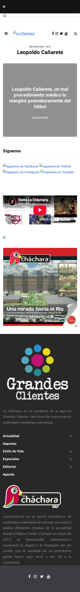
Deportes (10, 444)
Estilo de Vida (13, 451)
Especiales (11, 459)
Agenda (8, 474)
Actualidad (11, 436)
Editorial (9, 467)
